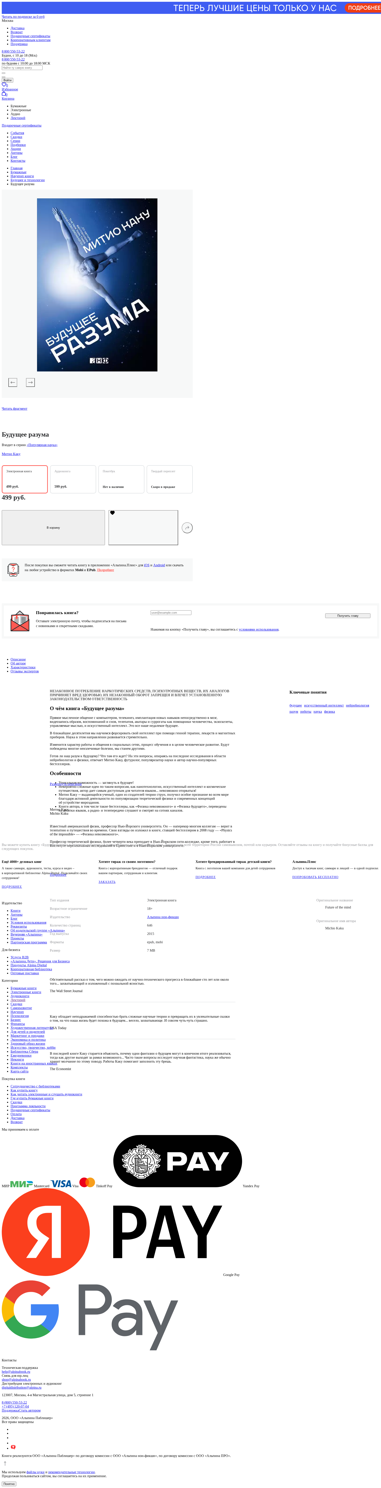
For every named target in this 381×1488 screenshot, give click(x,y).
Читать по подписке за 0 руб (23, 16)
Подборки (18, 145)
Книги (16, 910)
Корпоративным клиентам (30, 40)
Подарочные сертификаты (30, 36)
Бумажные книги (24, 988)
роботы (305, 711)
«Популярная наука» (42, 445)
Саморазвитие (21, 1008)
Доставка (17, 28)
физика (329, 711)
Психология (20, 1016)
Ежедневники (21, 1055)
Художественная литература (32, 1028)
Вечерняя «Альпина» (27, 934)
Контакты (18, 160)
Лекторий (18, 118)
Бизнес (16, 1020)
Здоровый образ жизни (28, 1043)
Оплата (16, 1114)
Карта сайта (19, 1071)
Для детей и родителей (28, 1032)
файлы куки (35, 1472)
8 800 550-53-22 (13, 51)
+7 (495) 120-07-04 (15, 1406)
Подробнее (105, 570)
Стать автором (30, 1410)
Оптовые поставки (25, 973)
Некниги (17, 1059)
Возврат (17, 32)
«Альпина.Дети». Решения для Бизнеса (40, 961)
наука (318, 711)
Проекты (17, 938)
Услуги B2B (20, 957)
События (17, 133)
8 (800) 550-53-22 (14, 1402)
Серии (15, 141)
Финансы (18, 1024)
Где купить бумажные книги (32, 1098)
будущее (295, 705)
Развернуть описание (66, 784)
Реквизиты (19, 926)
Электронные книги (26, 992)
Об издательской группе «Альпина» (38, 930)
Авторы (16, 153)
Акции (16, 149)
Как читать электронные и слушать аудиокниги (46, 1094)
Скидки (16, 137)
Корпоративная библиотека (31, 969)
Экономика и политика (28, 1039)
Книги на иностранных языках (34, 1063)
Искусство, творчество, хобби (33, 1047)
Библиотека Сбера (24, 1051)
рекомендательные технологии (71, 1472)
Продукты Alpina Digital (29, 965)
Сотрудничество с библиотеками (35, 1086)
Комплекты (19, 1067)
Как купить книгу (24, 1090)
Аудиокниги (20, 996)
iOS (146, 565)
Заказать (107, 882)
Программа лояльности (28, 1106)
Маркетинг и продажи (27, 1036)
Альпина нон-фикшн (163, 917)
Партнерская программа (29, 942)
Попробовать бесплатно (315, 877)
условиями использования (258, 629)
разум (293, 711)
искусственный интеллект (324, 705)
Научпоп (17, 1012)
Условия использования (28, 922)
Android (159, 565)
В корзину (53, 527)
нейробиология (357, 705)
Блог (14, 157)
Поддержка (19, 44)
